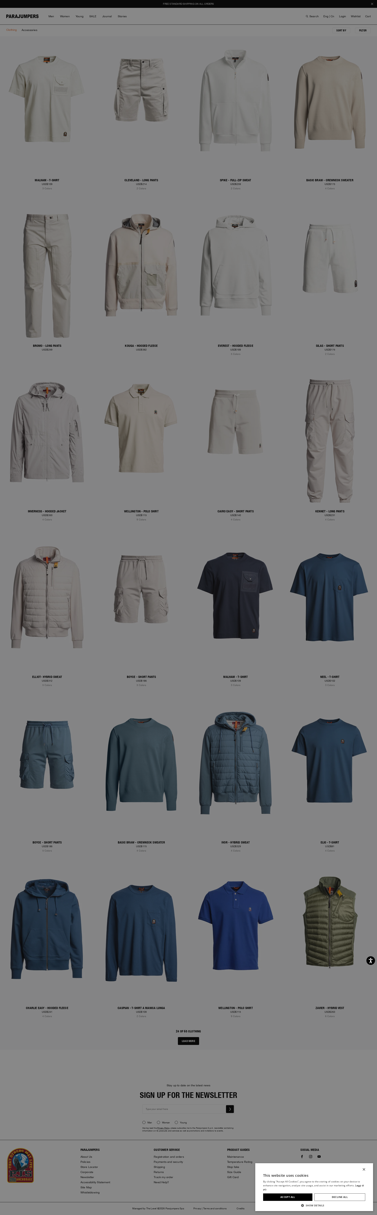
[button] (314, 1205)
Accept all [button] (287, 1197)
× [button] (363, 1169)
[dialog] (188, 607)
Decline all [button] (340, 1197)
